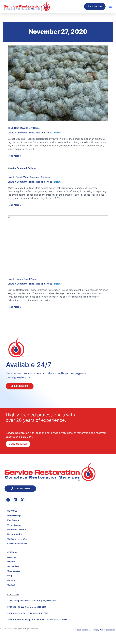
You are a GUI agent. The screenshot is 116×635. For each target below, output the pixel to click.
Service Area (18, 444)
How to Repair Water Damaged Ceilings (29, 177)
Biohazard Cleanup (16, 529)
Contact (11, 585)
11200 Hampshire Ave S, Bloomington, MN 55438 (31, 601)
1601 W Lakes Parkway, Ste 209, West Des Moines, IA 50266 (37, 619)
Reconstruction (14, 534)
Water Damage (14, 515)
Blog (31, 132)
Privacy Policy (99, 630)
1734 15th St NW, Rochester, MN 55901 (26, 607)
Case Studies (13, 571)
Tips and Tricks (44, 132)
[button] (110, 6)
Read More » (14, 155)
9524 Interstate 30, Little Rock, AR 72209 (27, 613)
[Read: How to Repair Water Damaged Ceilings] (22, 168)
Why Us (11, 561)
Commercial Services (17, 543)
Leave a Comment (17, 132)
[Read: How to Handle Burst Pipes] (58, 243)
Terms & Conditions (83, 630)
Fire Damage (13, 520)
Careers (11, 580)
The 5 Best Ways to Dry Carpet (24, 128)
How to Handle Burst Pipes (22, 279)
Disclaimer (110, 630)
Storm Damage (14, 525)
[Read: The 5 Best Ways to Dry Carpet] (58, 83)
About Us (11, 557)
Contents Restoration (17, 539)
